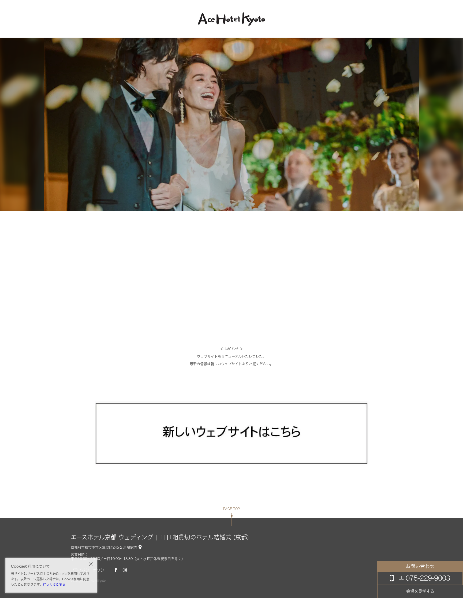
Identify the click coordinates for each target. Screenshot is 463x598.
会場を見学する (420, 591)
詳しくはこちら (54, 584)
